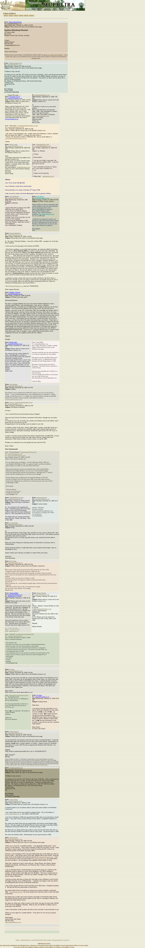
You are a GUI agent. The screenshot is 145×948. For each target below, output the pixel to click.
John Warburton (14, 196)
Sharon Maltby (13, 593)
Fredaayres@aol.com (15, 63)
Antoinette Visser (14, 97)
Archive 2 (11, 15)
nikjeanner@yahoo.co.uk (43, 609)
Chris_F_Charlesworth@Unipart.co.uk (20, 402)
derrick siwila (13, 144)
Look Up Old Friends (37, 940)
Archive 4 (21, 15)
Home (17, 940)
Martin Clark (13, 342)
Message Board (57, 940)
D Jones (12, 669)
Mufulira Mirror (25, 940)
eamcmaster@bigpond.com (40, 116)
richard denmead (42, 497)
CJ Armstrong (13, 523)
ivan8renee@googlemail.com (24, 634)
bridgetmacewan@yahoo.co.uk (18, 695)
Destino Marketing (15, 233)
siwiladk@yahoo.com (23, 167)
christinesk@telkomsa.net (28, 452)
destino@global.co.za (16, 286)
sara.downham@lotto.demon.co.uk (15, 138)
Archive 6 (31, 15)
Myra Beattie (13, 384)
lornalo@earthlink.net (39, 858)
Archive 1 (6, 15)
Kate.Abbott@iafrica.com (46, 214)
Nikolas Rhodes (41, 593)
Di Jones (39, 695)
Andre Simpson (14, 731)
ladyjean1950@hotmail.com (16, 455)
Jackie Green (13, 799)
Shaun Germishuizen (15, 22)
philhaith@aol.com (42, 144)
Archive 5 (26, 15)
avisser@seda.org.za (11, 119)
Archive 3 (16, 15)
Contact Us (66, 940)
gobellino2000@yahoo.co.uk (13, 399)
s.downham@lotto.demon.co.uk (27, 125)
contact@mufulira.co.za (14, 65)
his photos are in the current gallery (52, 55)
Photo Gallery (48, 940)
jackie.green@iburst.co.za (13, 814)
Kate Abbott (40, 196)
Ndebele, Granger (14, 292)
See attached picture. (16, 892)
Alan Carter (12, 561)
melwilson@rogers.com (46, 857)
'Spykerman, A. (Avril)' (14, 596)
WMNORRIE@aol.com (16, 497)
